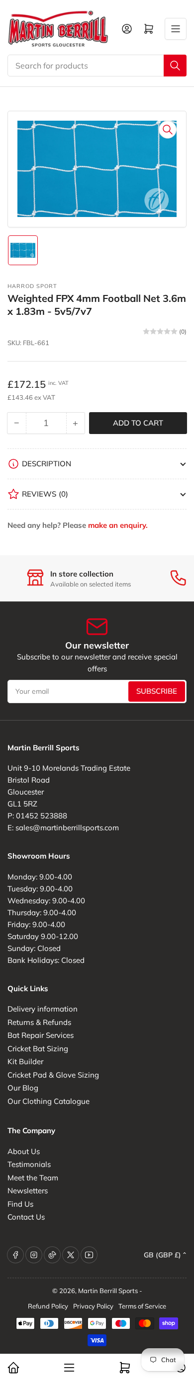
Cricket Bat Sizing (37, 1048)
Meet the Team (32, 1177)
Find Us (20, 1204)
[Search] (175, 65)
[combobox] (97, 65)
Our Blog (22, 1087)
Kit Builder (25, 1061)
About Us (23, 1151)
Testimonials (29, 1164)
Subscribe (156, 691)
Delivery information (42, 1009)
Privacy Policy (93, 1306)
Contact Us (26, 1217)
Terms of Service (142, 1306)
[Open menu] (176, 29)
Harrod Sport (32, 286)
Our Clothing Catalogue (48, 1101)
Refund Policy (48, 1306)
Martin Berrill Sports (108, 1291)
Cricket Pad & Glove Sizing (53, 1075)
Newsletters (27, 1190)
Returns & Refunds (39, 1022)
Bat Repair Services (40, 1035)
